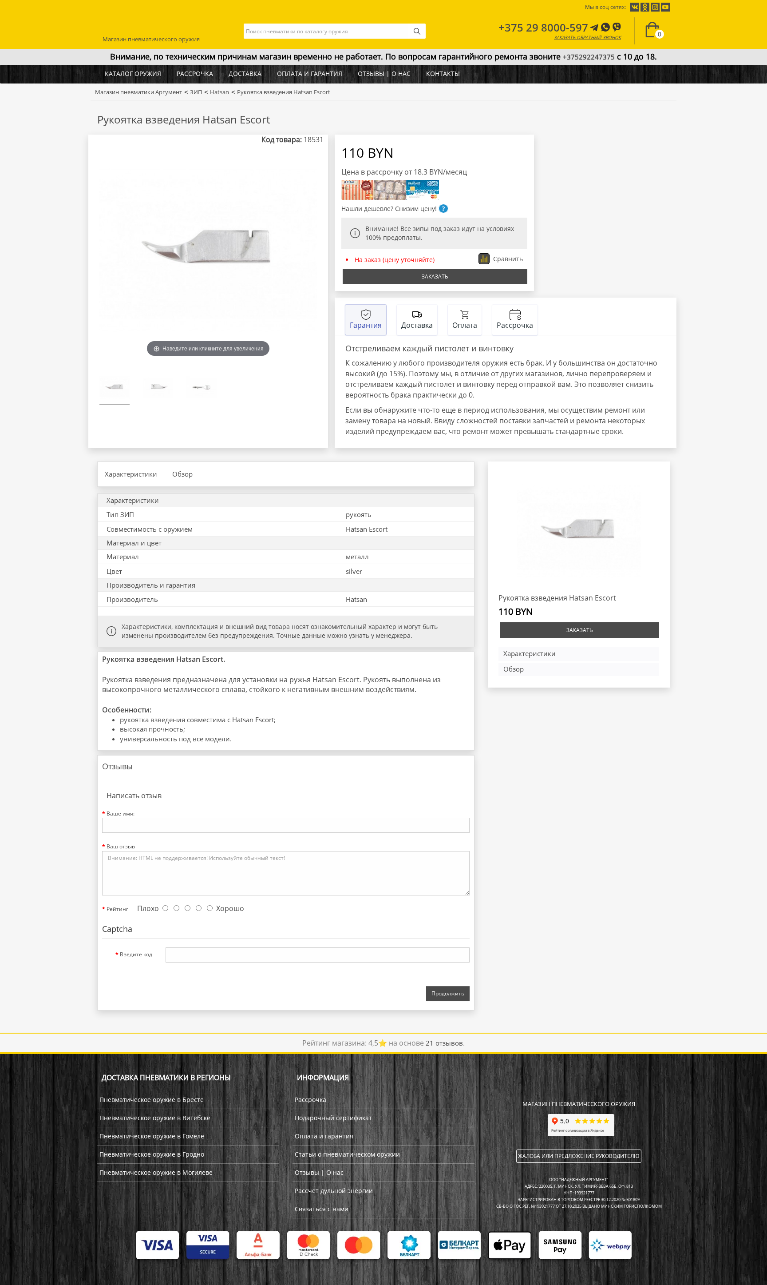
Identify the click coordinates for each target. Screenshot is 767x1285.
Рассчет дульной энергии (334, 1190)
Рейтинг (117, 909)
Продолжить (447, 993)
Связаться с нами (321, 1209)
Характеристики (131, 473)
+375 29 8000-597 (543, 27)
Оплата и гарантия (309, 73)
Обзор (182, 473)
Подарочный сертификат (333, 1118)
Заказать (435, 276)
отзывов (444, 1042)
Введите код (136, 954)
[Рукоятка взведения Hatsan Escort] (114, 388)
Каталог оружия (133, 73)
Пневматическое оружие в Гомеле (151, 1136)
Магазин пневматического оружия (151, 37)
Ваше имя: (120, 813)
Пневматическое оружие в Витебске (154, 1118)
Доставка (245, 73)
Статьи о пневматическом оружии (347, 1154)
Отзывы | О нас (384, 73)
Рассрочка (195, 73)
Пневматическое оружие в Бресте (151, 1099)
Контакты (443, 73)
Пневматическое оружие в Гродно (151, 1154)
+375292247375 (589, 56)
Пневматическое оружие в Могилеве (156, 1172)
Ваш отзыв (121, 846)
